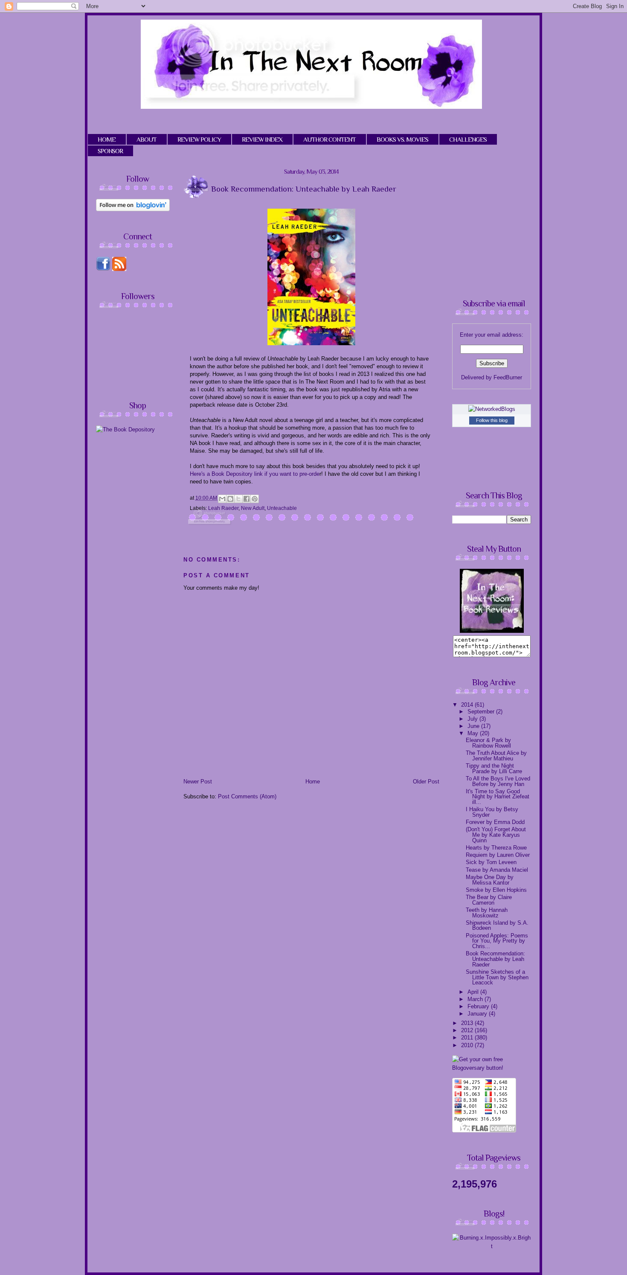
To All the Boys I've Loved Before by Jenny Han (498, 781)
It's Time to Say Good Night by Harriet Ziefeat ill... (497, 796)
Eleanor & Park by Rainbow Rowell (488, 743)
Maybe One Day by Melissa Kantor (490, 880)
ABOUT (146, 139)
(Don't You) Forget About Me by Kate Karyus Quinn (496, 834)
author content (329, 139)
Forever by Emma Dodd (495, 822)
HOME (107, 139)
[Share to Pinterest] (254, 499)
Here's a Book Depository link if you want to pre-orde (254, 474)
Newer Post (197, 781)
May (473, 733)
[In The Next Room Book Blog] (492, 631)
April (473, 992)
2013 (468, 1023)
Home (312, 781)
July (473, 719)
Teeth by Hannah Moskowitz (487, 913)
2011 (468, 1037)
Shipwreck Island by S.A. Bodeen (497, 926)
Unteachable (282, 508)
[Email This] (222, 499)
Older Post (426, 781)
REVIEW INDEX (262, 139)
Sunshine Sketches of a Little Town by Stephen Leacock (497, 977)
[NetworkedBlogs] (491, 409)
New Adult (252, 508)
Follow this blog (492, 420)
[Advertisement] (167, 499)
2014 (468, 705)
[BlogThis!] (230, 499)
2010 (468, 1045)
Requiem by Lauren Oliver (498, 855)
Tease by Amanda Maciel (497, 870)
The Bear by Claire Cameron (489, 900)
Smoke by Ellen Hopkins (496, 890)
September (481, 711)
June (474, 726)
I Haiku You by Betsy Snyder (492, 812)
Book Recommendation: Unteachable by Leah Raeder (495, 958)
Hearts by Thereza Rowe (496, 847)
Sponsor (110, 150)
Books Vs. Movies (402, 139)
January (478, 1013)
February (479, 1006)
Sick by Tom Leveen (491, 862)
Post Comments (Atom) (247, 796)
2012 (468, 1030)
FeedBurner (507, 377)
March (476, 999)
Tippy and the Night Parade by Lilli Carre (494, 768)
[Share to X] (238, 499)
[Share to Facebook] (246, 499)
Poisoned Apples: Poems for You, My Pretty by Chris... (497, 940)
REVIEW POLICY (199, 139)
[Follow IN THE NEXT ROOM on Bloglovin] (133, 209)
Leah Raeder (223, 508)
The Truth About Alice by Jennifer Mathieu (496, 756)
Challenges (468, 139)
